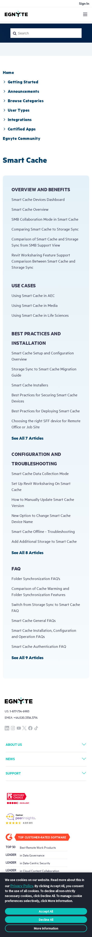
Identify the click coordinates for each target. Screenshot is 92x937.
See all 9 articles (27, 657)
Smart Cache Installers (30, 384)
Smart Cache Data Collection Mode (40, 473)
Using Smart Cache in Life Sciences (40, 315)
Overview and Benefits (41, 189)
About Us (14, 744)
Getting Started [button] (23, 82)
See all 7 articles (27, 438)
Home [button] (8, 72)
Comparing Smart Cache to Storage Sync (45, 228)
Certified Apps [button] (22, 129)
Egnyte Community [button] (21, 138)
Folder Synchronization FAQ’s (36, 578)
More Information (46, 928)
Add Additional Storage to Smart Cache (44, 541)
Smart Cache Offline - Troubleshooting (43, 531)
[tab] (8, 72)
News (10, 758)
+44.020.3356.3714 (25, 717)
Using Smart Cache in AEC (33, 295)
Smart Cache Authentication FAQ (39, 646)
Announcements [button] (23, 91)
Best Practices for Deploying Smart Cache (46, 410)
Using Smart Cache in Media (35, 305)
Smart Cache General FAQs (34, 620)
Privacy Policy (21, 885)
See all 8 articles (27, 552)
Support (13, 773)
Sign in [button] (84, 3)
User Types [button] (19, 110)
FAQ (16, 568)
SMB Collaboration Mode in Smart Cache (45, 219)
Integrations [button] (20, 119)
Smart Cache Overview (30, 209)
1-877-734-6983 (19, 711)
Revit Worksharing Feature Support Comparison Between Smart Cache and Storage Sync (43, 261)
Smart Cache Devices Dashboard (38, 199)
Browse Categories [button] (26, 100)
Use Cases (24, 285)
